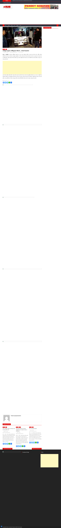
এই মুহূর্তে (4, 49)
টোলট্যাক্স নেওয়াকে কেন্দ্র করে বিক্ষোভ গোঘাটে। (37, 448)
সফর (20, 25)
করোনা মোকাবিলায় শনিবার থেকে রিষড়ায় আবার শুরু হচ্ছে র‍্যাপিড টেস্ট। (9, 429)
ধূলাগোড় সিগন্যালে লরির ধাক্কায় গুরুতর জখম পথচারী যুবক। (8, 448)
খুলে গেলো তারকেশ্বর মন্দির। (33, 428)
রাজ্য (11, 25)
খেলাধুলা (17, 25)
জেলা (5, 25)
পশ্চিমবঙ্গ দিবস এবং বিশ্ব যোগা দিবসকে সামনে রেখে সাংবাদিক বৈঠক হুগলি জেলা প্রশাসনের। (22, 0)
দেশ (14, 25)
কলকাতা (9, 25)
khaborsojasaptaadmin (13, 52)
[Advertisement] (30, 17)
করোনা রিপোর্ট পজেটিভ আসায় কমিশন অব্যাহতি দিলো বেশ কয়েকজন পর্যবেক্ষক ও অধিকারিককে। (21, 430)
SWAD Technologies (19, 527)
